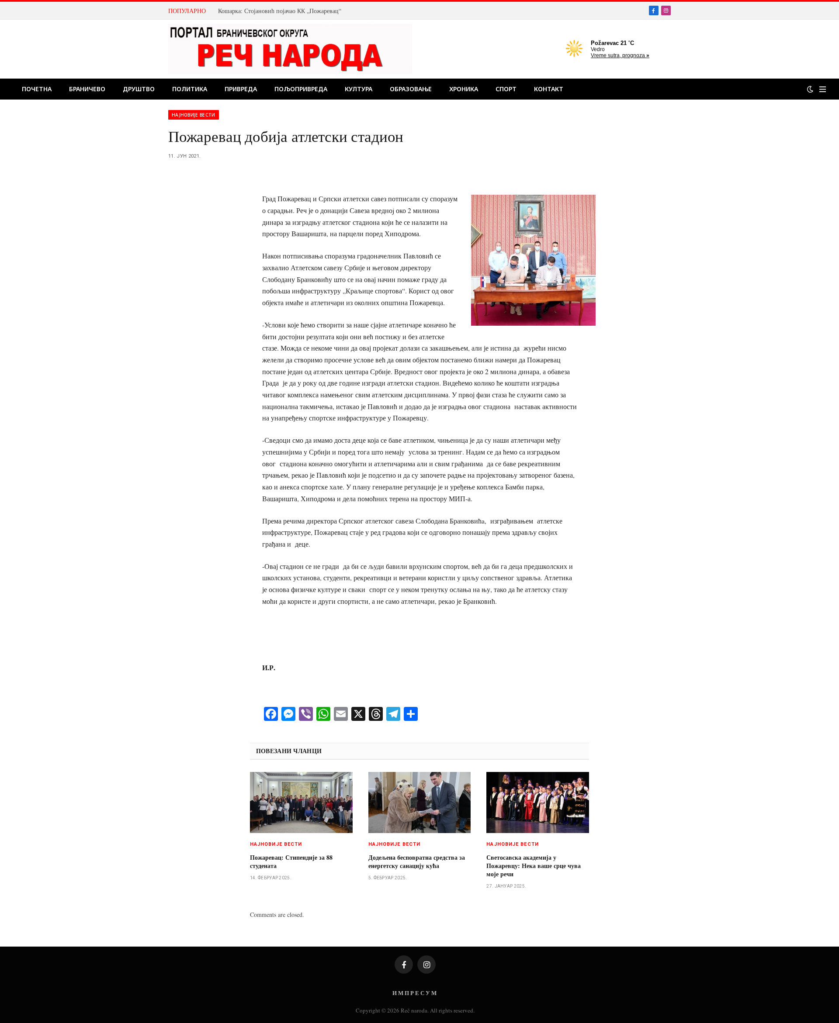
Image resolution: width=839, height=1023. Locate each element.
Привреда (241, 89)
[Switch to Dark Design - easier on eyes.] (810, 89)
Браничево (87, 89)
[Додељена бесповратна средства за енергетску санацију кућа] (419, 802)
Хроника (463, 89)
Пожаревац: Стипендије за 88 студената (291, 861)
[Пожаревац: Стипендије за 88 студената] (301, 802)
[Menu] (822, 89)
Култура (358, 89)
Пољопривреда (300, 89)
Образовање (411, 89)
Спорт (506, 89)
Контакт (548, 89)
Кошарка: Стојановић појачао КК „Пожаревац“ (279, 11)
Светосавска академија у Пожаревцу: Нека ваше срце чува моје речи (533, 865)
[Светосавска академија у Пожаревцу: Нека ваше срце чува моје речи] (537, 802)
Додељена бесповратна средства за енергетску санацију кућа (416, 861)
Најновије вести (193, 115)
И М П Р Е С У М (414, 993)
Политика (189, 89)
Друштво (139, 89)
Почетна (37, 89)
